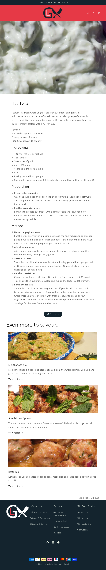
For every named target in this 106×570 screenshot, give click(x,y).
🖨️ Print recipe (53, 314)
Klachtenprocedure (62, 527)
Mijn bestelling (84, 524)
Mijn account (83, 518)
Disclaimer (58, 533)
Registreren (82, 512)
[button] (5, 13)
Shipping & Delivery (39, 524)
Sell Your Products (38, 512)
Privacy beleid (60, 521)
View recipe (14, 379)
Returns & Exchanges (40, 518)
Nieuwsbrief (83, 530)
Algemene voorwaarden (60, 513)
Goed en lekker (48, 564)
